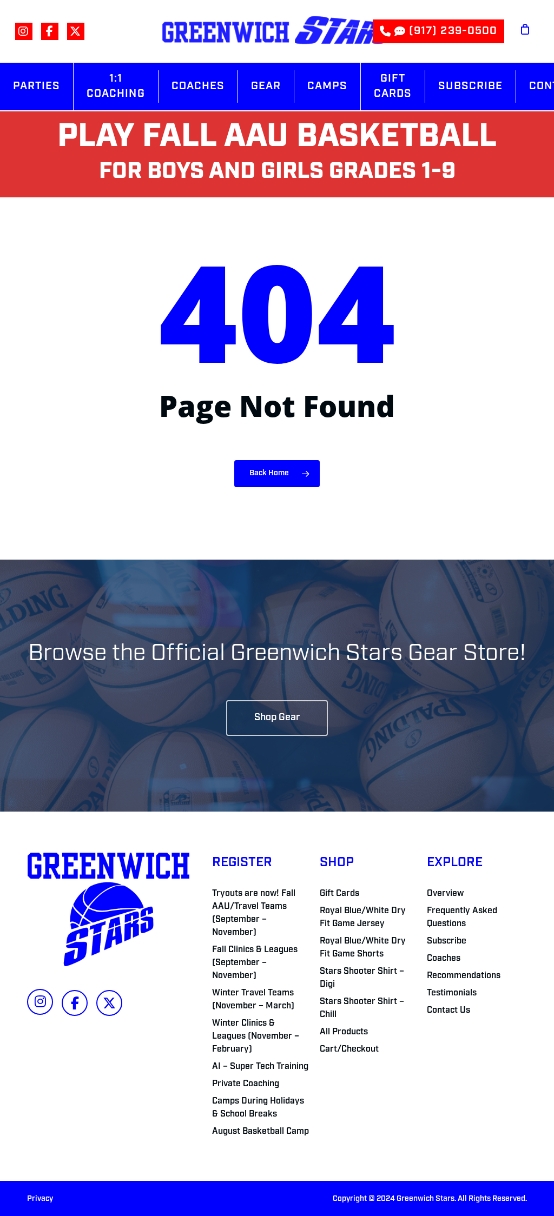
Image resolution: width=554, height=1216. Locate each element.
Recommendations (463, 976)
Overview (445, 893)
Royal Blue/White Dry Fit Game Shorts (363, 948)
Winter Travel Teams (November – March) (253, 1000)
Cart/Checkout (349, 1049)
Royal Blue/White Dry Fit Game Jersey (363, 917)
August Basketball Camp (260, 1131)
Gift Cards (339, 893)
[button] (277, 718)
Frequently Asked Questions (462, 917)
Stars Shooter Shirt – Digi (362, 978)
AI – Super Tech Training (260, 1066)
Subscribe (446, 941)
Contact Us (448, 1010)
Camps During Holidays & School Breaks (258, 1108)
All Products (344, 1032)
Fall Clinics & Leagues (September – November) (255, 963)
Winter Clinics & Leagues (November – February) (255, 1036)
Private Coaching (245, 1084)
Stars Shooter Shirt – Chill (362, 1008)
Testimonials (452, 993)
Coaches (443, 958)
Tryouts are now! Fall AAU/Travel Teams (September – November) (253, 913)
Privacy (40, 1199)
